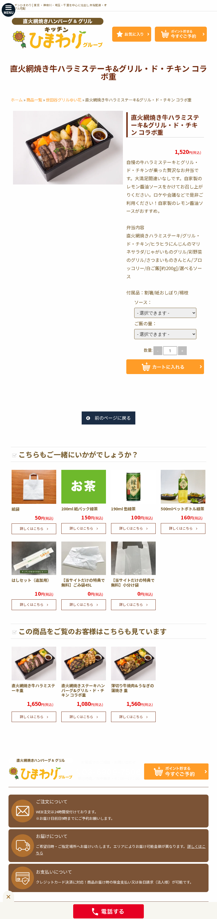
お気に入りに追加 (165, 385)
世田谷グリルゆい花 (63, 100)
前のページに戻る (113, 417)
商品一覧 (34, 100)
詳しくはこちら (32, 528)
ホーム (17, 100)
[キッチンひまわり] (57, 33)
